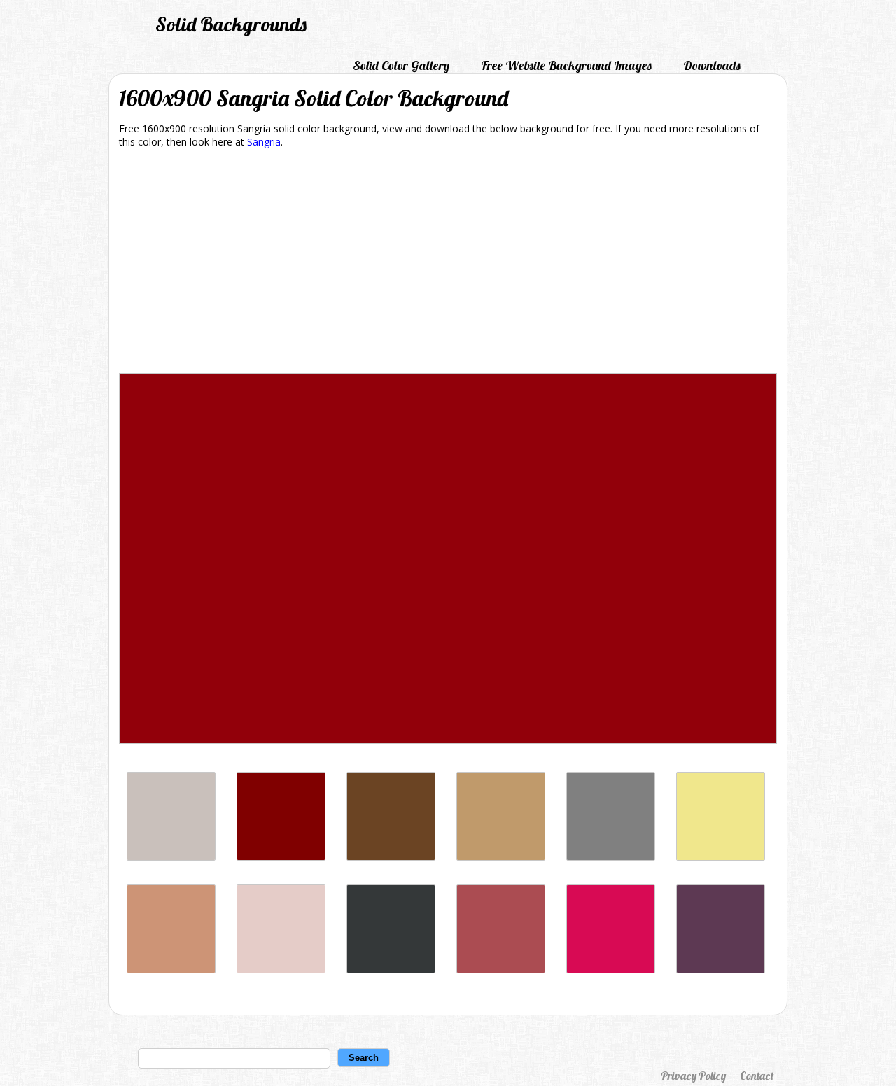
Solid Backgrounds (231, 24)
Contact (757, 1076)
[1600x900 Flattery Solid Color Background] (390, 856)
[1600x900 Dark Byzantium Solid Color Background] (720, 969)
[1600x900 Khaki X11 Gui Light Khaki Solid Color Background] (720, 856)
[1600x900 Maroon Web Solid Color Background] (281, 856)
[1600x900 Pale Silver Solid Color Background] (171, 856)
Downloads (712, 65)
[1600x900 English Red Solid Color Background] (500, 969)
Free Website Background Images (566, 65)
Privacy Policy (693, 1076)
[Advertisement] (448, 263)
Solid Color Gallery (401, 65)
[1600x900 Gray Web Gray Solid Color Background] (610, 856)
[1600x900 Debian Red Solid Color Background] (610, 969)
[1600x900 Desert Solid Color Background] (500, 856)
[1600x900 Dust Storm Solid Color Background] (281, 969)
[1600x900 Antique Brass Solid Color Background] (171, 969)
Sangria (264, 141)
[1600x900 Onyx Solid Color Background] (390, 969)
